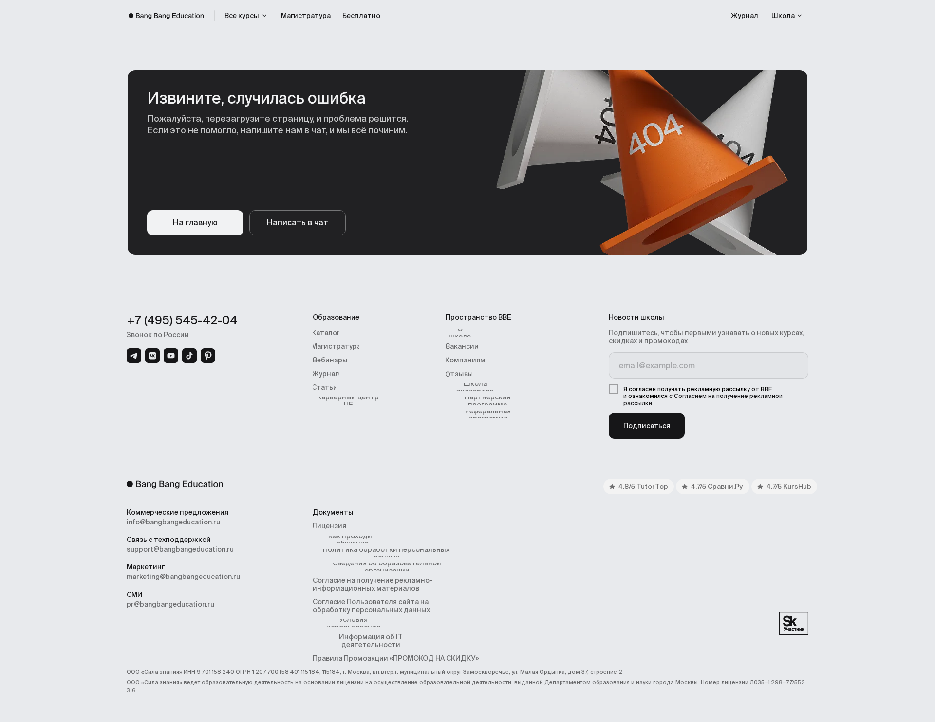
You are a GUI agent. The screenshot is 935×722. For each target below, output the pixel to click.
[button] (786, 15)
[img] (134, 355)
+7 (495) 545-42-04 (182, 319)
